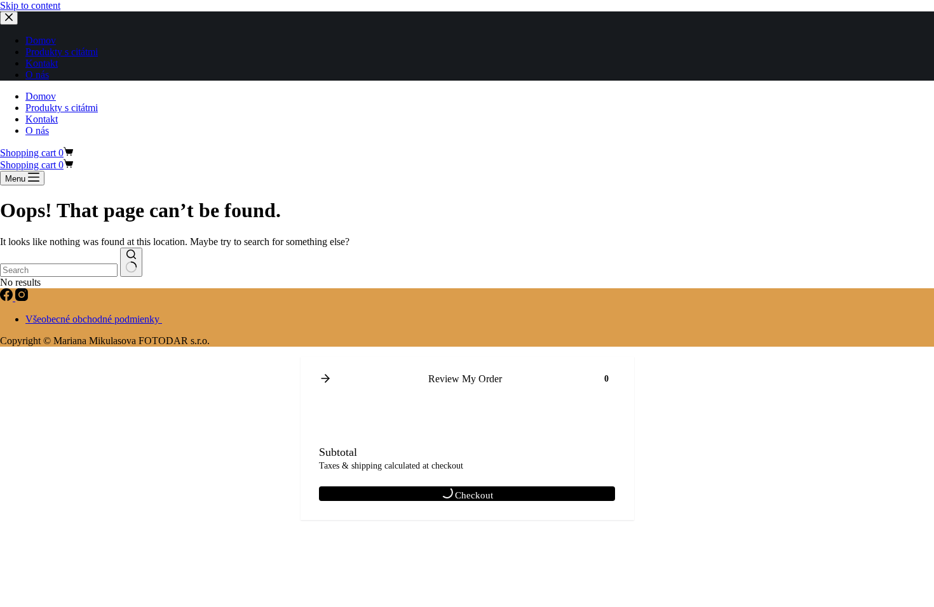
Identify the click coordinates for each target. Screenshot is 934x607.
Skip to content (30, 5)
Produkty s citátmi (61, 107)
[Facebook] (7, 297)
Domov (40, 96)
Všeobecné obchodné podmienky (93, 319)
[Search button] (131, 262)
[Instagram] (21, 297)
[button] (325, 379)
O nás (37, 130)
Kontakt (41, 119)
